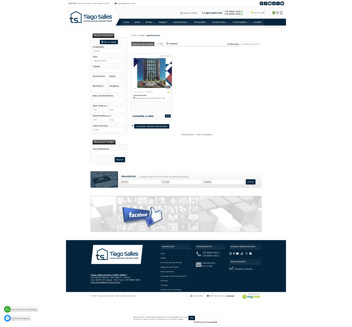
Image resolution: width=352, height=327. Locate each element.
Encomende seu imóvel (171, 262)
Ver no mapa (109, 42)
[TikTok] (274, 3)
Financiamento (167, 271)
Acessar (230, 296)
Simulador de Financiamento (174, 276)
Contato (257, 22)
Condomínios (219, 22)
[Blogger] (282, 3)
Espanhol (281, 12)
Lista (160, 43)
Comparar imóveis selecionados (151, 126)
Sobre (137, 22)
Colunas (173, 43)
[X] (278, 3)
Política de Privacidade (171, 290)
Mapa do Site (197, 296)
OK (191, 318)
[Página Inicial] (91, 23)
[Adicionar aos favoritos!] (168, 92)
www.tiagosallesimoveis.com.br (105, 282)
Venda (148, 22)
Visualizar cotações (243, 269)
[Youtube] (270, 3)
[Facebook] (265, 3)
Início (126, 22)
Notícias (164, 281)
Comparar (166, 56)
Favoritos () (259, 13)
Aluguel (163, 22)
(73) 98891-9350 (233, 11)
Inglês (277, 12)
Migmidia (250, 296)
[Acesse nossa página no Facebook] (142, 217)
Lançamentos (180, 22)
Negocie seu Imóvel (169, 267)
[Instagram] (261, 3)
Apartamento (140, 95)
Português (273, 12)
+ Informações (239, 22)
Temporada (199, 22)
